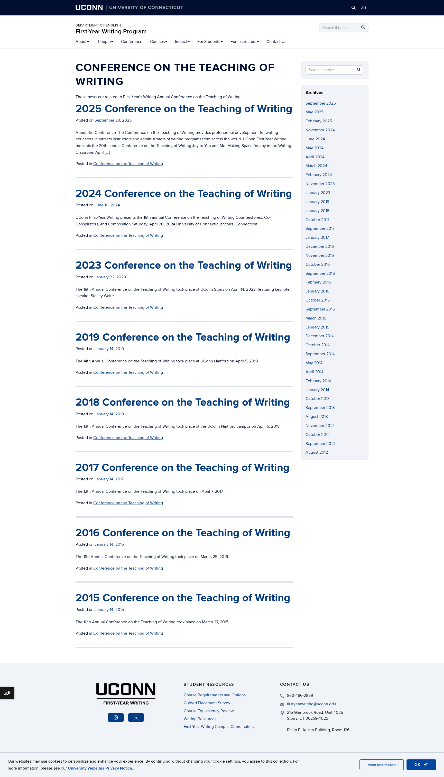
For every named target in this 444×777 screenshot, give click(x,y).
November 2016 (320, 255)
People (104, 41)
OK (418, 764)
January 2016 (317, 291)
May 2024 (314, 148)
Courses (157, 41)
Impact (181, 41)
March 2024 (316, 165)
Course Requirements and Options (215, 695)
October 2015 (318, 300)
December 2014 (320, 336)
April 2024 (315, 157)
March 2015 (316, 318)
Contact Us (276, 41)
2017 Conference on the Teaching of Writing (183, 467)
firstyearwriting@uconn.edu (311, 704)
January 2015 (317, 327)
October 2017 (317, 219)
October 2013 (318, 398)
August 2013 (317, 416)
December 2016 (320, 246)
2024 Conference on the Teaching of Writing (184, 193)
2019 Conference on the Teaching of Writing (183, 337)
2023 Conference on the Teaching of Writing (184, 265)
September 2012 (320, 443)
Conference (131, 41)
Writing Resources (200, 718)
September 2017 (320, 228)
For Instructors (243, 41)
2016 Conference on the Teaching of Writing (183, 533)
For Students (208, 41)
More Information (382, 765)
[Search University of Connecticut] (353, 8)
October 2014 (318, 345)
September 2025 (321, 103)
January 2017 (317, 237)
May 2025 (314, 112)
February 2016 (318, 282)
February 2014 (318, 380)
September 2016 (320, 273)
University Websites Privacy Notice (100, 768)
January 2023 (318, 192)
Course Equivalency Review (209, 711)
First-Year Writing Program (111, 31)
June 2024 (315, 139)
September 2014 (320, 353)
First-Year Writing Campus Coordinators (219, 726)
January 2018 (317, 210)
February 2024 (319, 174)
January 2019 (317, 201)
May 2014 (314, 362)
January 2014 (317, 389)
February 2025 (319, 121)
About (81, 41)
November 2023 (320, 183)
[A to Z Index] (364, 8)
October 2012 (318, 434)
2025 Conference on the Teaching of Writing (184, 108)
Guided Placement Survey (207, 703)
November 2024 (320, 130)
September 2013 (320, 407)
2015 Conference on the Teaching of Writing (183, 598)
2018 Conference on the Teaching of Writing (183, 402)
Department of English (98, 25)
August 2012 (317, 452)
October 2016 (318, 264)
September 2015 (320, 309)
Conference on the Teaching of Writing (128, 163)
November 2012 (320, 425)
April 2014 (314, 371)
